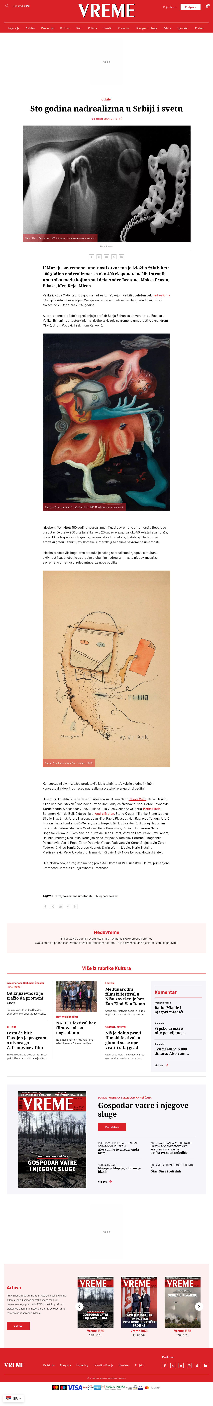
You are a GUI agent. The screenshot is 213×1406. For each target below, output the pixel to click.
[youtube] (181, 1365)
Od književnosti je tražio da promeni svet (25, 998)
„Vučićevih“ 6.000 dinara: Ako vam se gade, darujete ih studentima (171, 1051)
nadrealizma (161, 295)
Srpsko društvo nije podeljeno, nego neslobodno (170, 1030)
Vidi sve (159, 1065)
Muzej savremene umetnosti (73, 896)
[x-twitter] (172, 1365)
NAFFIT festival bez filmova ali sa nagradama (76, 1028)
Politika (30, 28)
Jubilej (97, 896)
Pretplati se (112, 1126)
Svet (79, 28)
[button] (79, 1306)
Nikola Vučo (137, 799)
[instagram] (189, 1365)
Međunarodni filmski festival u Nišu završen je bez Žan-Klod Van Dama (125, 996)
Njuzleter (183, 28)
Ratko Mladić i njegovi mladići (169, 1010)
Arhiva (167, 28)
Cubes (123, 1378)
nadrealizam (110, 896)
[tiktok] (197, 1365)
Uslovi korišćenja (103, 1365)
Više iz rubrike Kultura (106, 968)
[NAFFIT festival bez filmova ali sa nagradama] (76, 996)
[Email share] (106, 256)
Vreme (96, 1378)
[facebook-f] (164, 1365)
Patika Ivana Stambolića (169, 1152)
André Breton (104, 813)
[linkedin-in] (205, 1365)
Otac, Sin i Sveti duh (166, 1171)
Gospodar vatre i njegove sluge (143, 1109)
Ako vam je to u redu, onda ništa (118, 1151)
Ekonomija (47, 28)
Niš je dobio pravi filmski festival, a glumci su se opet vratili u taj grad (123, 1040)
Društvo (65, 28)
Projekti (139, 1365)
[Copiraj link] (113, 256)
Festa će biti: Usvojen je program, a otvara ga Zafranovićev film (27, 1040)
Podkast (200, 28)
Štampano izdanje (146, 28)
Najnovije (13, 28)
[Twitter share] (99, 256)
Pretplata (190, 7)
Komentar (124, 28)
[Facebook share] (91, 256)
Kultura (92, 28)
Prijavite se (169, 7)
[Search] (6, 6)
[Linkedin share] (121, 256)
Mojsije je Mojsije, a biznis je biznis (119, 1169)
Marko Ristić (152, 809)
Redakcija (49, 1365)
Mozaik (107, 28)
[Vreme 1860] (52, 1139)
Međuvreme (70, 942)
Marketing (82, 1365)
